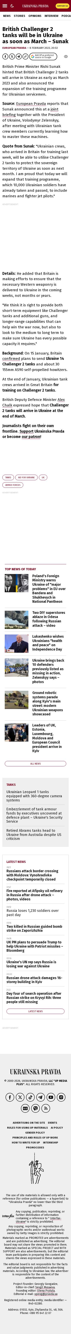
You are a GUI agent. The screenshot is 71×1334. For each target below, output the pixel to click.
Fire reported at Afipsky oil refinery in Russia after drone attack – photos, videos (35, 895)
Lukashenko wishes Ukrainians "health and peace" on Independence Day (48, 643)
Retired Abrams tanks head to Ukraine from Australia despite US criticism (33, 834)
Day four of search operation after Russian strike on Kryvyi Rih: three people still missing (34, 997)
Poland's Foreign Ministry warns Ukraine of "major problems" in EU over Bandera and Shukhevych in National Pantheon (49, 589)
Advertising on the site (29, 1122)
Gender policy (35, 1132)
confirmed (11, 358)
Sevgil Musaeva (45, 1287)
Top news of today (20, 569)
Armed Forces (12, 485)
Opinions (34, 16)
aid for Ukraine (26, 477)
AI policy (57, 1127)
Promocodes (35, 1147)
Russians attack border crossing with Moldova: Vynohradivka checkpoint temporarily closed (32, 875)
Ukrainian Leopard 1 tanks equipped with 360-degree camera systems (34, 796)
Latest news (16, 862)
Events (52, 1122)
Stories (19, 16)
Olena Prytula (46, 1290)
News (7, 16)
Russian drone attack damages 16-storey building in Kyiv (34, 980)
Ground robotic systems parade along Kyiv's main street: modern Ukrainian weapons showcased (47, 703)
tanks (8, 477)
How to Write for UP (26, 1142)
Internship (50, 1142)
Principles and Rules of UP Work (35, 1137)
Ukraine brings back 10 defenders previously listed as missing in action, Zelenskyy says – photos (48, 671)
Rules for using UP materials (27, 1127)
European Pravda (14, 47)
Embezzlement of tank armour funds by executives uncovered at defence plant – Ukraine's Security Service (34, 815)
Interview (51, 16)
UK (43, 477)
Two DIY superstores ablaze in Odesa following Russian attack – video (48, 619)
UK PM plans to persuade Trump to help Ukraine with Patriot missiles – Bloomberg (35, 946)
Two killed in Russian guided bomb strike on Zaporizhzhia (34, 928)
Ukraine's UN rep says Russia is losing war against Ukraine (31, 964)
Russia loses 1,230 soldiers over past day (33, 912)
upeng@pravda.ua (45, 1294)
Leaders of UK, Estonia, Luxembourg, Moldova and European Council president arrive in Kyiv (47, 738)
